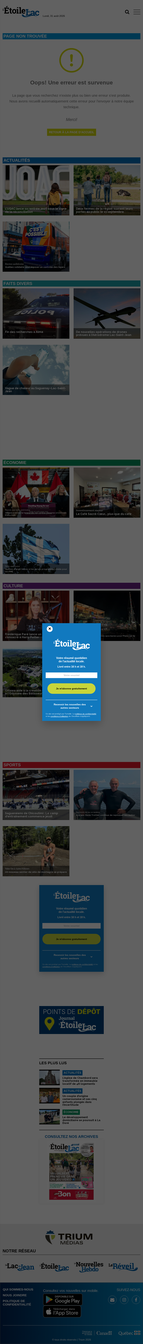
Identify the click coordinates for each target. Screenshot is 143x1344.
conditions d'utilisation (59, 716)
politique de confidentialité (85, 714)
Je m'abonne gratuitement (71, 688)
